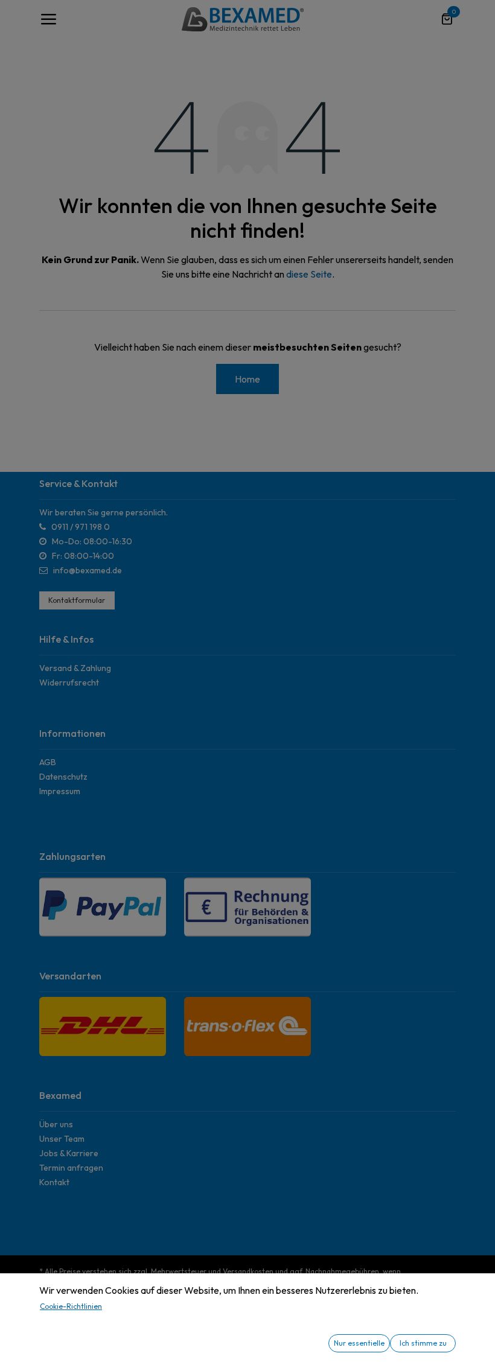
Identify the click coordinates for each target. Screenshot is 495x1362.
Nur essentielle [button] (359, 1343)
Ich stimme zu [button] (423, 1343)
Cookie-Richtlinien (71, 1306)
